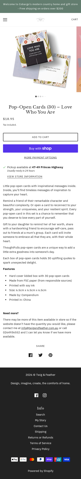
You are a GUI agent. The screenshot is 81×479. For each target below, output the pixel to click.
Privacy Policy (40, 449)
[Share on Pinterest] (50, 355)
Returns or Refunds (40, 437)
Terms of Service (40, 443)
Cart (74, 19)
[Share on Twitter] (40, 355)
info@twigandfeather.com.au (39, 328)
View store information (24, 176)
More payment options (40, 157)
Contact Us (40, 426)
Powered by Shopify (40, 471)
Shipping (40, 431)
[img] (36, 395)
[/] (40, 19)
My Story (40, 420)
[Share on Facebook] (30, 355)
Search (40, 414)
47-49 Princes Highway (47, 167)
